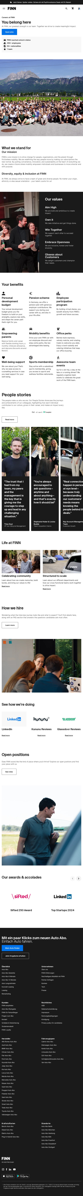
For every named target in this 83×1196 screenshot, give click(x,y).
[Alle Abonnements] (79, 8)
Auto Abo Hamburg (48, 1133)
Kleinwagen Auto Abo (49, 1045)
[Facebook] (6, 1169)
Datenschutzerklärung (49, 1009)
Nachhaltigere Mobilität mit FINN (53, 976)
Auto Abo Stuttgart (48, 1147)
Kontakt (4, 1019)
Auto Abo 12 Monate (9, 980)
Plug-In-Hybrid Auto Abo (10, 1137)
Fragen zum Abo (7, 1016)
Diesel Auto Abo (7, 1130)
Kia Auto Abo (6, 1069)
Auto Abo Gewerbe (8, 973)
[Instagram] (3, 1169)
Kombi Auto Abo (47, 1048)
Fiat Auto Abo (6, 1055)
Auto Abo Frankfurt (48, 1140)
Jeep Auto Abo (7, 1066)
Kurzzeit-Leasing (8, 987)
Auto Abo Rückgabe (9, 1009)
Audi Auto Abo (7, 1045)
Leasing (4, 990)
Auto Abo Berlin (47, 1126)
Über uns (45, 969)
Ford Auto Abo (7, 1059)
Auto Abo (5, 969)
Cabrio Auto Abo (47, 1041)
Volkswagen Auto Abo (9, 1114)
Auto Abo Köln (46, 1137)
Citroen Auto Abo (8, 1052)
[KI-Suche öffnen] (66, 8)
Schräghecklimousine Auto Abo (52, 1059)
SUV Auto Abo (46, 1055)
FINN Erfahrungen (48, 973)
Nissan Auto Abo (7, 1083)
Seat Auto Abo (7, 1097)
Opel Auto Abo (7, 1087)
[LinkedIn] (10, 1169)
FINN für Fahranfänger (10, 1012)
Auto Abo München (48, 1130)
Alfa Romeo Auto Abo (9, 1041)
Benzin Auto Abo (7, 1126)
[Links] (72, 878)
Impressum (45, 1012)
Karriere (44, 983)
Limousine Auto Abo (48, 1052)
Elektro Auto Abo (8, 1133)
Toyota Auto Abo (8, 1111)
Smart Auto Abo (7, 1104)
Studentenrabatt (7, 1026)
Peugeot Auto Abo (8, 1090)
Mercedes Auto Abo (9, 1080)
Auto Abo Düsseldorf (49, 1144)
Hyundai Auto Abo (8, 1062)
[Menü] (4, 8)
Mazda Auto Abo (8, 1076)
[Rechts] (78, 878)
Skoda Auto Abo (7, 1101)
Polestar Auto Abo (8, 1094)
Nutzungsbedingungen (50, 1016)
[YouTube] (14, 1169)
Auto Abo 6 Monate (8, 976)
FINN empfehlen (7, 1005)
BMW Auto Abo (7, 1048)
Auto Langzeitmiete (8, 983)
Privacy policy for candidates (52, 1023)
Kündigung (45, 1019)
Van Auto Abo (46, 1062)
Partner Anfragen (48, 980)
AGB (43, 1005)
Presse (44, 990)
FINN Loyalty (6, 1030)
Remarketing (6, 994)
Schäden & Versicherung (10, 1023)
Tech (43, 987)
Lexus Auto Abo (7, 1073)
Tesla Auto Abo (7, 1108)
